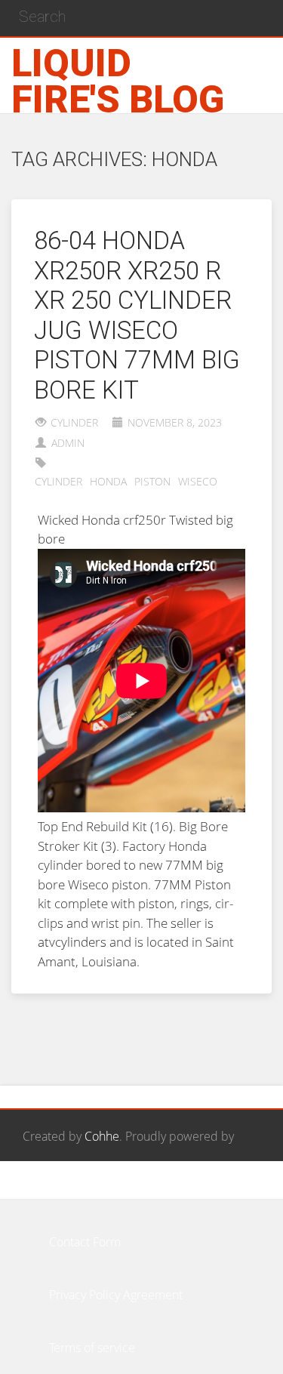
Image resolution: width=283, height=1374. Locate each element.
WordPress (52, 1189)
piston (152, 481)
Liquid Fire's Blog (117, 81)
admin (68, 443)
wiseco (197, 481)
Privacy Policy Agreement (116, 1294)
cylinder (74, 422)
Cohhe (102, 1136)
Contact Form (85, 1242)
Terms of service (92, 1347)
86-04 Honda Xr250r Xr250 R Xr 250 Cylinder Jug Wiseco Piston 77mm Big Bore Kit (137, 315)
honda (108, 481)
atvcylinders (72, 941)
